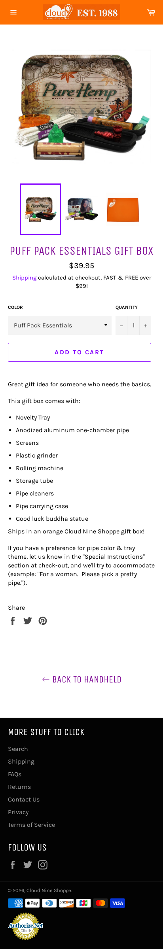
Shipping (24, 277)
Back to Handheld (85, 679)
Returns (19, 786)
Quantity (127, 307)
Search (18, 748)
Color (15, 307)
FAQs (14, 774)
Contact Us (24, 799)
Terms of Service (31, 824)
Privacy (18, 812)
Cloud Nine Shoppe (49, 890)
